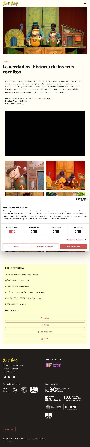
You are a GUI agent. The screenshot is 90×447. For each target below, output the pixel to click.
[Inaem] (62, 407)
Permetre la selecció (45, 246)
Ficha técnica (46, 332)
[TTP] (15, 390)
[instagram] (5, 377)
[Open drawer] (85, 3)
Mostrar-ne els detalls (74, 240)
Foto (46, 339)
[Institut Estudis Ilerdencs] (48, 416)
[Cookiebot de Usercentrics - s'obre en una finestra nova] (77, 199)
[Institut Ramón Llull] (72, 398)
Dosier (46, 318)
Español (9, 429)
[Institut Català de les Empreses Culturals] (57, 390)
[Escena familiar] (54, 365)
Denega (16, 246)
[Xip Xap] (10, 360)
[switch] (34, 231)
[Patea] (24, 390)
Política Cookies (38, 439)
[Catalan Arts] (53, 398)
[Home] (10, 3)
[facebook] (9, 377)
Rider (46, 325)
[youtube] (13, 377)
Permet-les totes (73, 246)
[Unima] (34, 390)
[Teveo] (6, 390)
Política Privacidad (22, 439)
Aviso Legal (8, 439)
